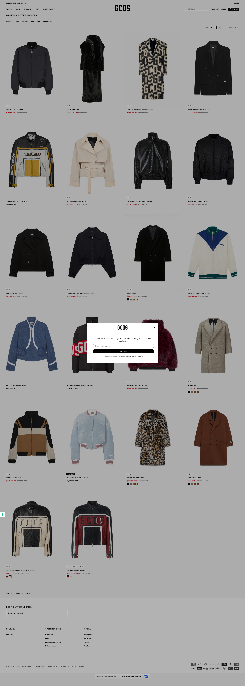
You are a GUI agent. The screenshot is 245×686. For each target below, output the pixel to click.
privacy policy (130, 356)
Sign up (123, 351)
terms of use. (140, 356)
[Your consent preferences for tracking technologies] (2, 514)
